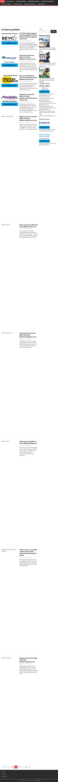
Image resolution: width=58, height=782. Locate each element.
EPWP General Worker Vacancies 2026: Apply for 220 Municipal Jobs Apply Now (47, 80)
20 (12, 767)
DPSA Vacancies (41, 4)
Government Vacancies (33, 1)
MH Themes (37, 780)
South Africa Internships (47, 1)
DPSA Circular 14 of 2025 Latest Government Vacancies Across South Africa (28, 552)
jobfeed (30, 40)
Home (2, 1)
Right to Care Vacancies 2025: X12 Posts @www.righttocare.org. (28, 118)
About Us (3, 772)
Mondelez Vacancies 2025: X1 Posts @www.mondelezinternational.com (28, 97)
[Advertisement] (29, 16)
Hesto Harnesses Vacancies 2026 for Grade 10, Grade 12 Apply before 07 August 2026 (47, 65)
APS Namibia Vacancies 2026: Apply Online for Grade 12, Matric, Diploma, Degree (47, 49)
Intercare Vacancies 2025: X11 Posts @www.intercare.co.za (27, 57)
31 (26, 767)
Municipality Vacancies (30, 4)
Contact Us (3, 774)
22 (19, 767)
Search (40, 29)
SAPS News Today (10, 1)
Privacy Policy (4, 776)
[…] (20, 50)
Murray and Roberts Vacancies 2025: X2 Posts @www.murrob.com (28, 77)
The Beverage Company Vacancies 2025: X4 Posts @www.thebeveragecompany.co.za (28, 36)
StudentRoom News (21, 1)
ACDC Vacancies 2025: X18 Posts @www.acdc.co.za (28, 226)
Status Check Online (6, 4)
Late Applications (17, 4)
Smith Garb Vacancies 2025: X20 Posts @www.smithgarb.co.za (27, 335)
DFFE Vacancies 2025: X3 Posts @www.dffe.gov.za (28, 442)
